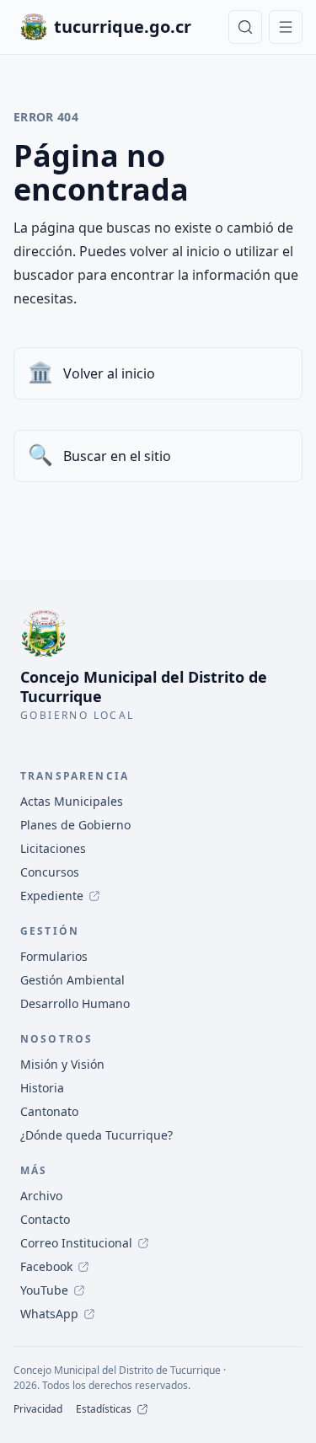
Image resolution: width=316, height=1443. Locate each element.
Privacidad (37, 1409)
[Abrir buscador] (245, 27)
